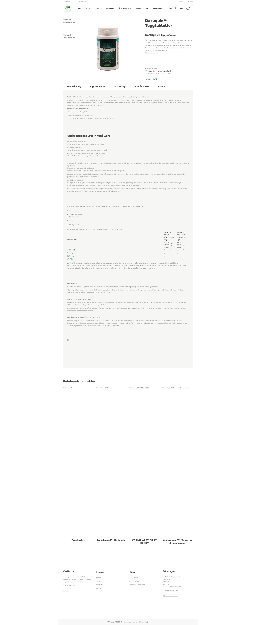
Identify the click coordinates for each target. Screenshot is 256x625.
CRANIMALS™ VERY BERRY (144, 542)
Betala (98, 577)
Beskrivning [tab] (74, 86)
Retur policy (134, 577)
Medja (146, 622)
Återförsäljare (134, 581)
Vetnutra (111, 622)
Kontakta (99, 588)
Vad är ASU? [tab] (141, 86)
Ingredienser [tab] (97, 86)
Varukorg (99, 581)
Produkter (99, 585)
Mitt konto (190, 2)
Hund (155, 78)
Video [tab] (161, 86)
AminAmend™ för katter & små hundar (177, 542)
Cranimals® (79, 540)
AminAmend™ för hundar (111, 540)
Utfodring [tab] (120, 86)
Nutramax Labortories (137, 585)
